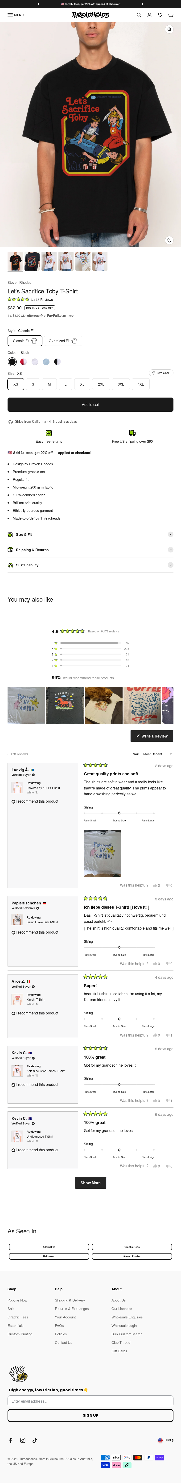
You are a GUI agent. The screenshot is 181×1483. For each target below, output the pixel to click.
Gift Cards (119, 1350)
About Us (118, 1300)
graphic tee (36, 471)
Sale (11, 1308)
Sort (136, 754)
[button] (90, 299)
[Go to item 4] (66, 262)
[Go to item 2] (32, 262)
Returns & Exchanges (72, 1308)
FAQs (59, 1325)
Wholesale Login (124, 1325)
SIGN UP (90, 1415)
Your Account (65, 1316)
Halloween (49, 1256)
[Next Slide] (169, 705)
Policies (61, 1333)
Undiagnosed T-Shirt (40, 1138)
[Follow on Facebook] (11, 1440)
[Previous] (38, 4)
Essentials (16, 1325)
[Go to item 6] (99, 262)
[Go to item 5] (82, 262)
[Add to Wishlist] (169, 240)
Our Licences (121, 1308)
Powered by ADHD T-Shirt (43, 790)
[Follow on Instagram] (23, 1440)
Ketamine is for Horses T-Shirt (46, 1073)
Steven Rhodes (19, 282)
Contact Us (63, 1342)
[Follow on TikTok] (35, 1440)
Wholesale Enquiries (127, 1316)
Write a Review (156, 737)
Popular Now (17, 1300)
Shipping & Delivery (70, 1300)
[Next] (143, 4)
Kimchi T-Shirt (35, 1001)
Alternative (49, 1247)
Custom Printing (20, 1333)
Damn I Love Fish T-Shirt (42, 922)
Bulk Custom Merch (126, 1333)
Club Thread (120, 1342)
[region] (90, 705)
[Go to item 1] (15, 262)
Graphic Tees (132, 1247)
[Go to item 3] (49, 262)
